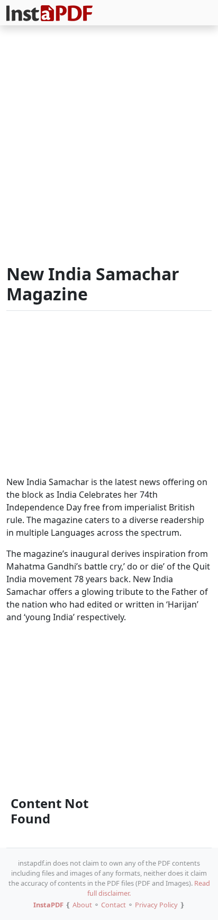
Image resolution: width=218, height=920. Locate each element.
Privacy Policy (156, 904)
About (82, 904)
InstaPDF (48, 904)
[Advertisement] (109, 146)
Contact (113, 904)
